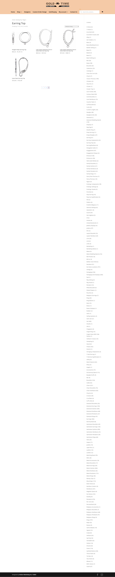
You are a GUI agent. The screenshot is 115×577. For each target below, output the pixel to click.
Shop (18, 12)
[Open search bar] (80, 9)
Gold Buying (53, 12)
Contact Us (73, 12)
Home (13, 12)
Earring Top (19, 20)
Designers (27, 12)
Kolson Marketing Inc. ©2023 (27, 574)
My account (62, 12)
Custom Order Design (40, 12)
